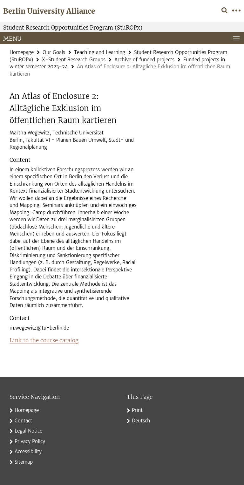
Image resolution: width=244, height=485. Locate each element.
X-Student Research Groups (73, 60)
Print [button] (137, 410)
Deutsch (141, 421)
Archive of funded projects (144, 60)
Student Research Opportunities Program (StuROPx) (72, 27)
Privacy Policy (30, 441)
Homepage (22, 52)
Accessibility (28, 451)
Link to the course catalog (44, 340)
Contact (23, 421)
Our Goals (54, 52)
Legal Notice (28, 431)
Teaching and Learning (99, 52)
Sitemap (24, 462)
